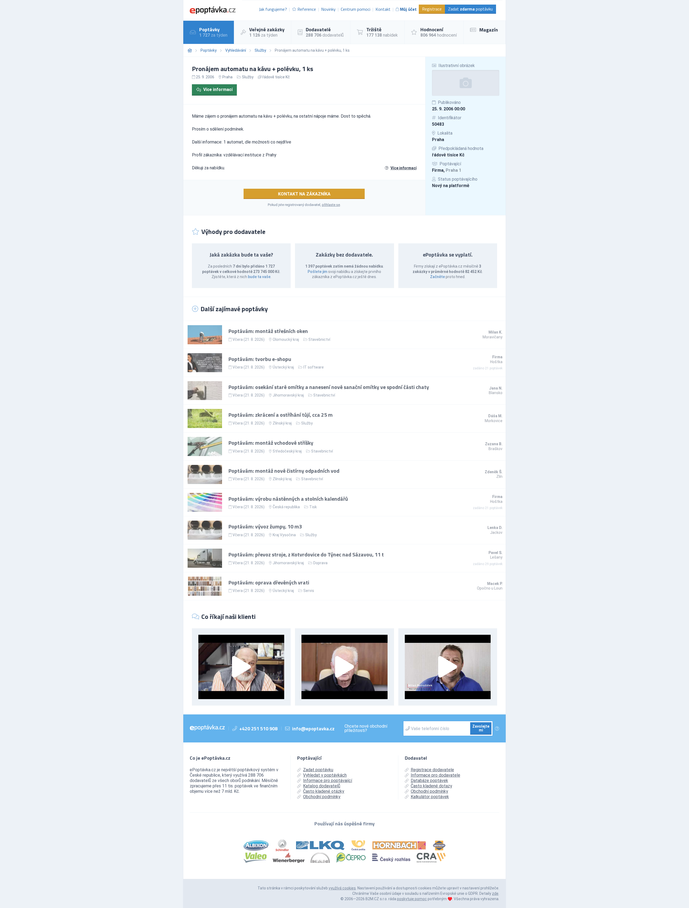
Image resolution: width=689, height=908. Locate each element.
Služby (260, 50)
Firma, (446, 170)
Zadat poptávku (470, 9)
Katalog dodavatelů (321, 785)
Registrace (432, 9)
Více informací (218, 89)
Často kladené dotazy (431, 785)
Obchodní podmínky (321, 796)
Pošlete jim (317, 271)
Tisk (313, 507)
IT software (313, 367)
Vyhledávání (235, 50)
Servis (308, 590)
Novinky (328, 9)
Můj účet (408, 9)
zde (495, 893)
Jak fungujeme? (273, 9)
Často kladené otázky (323, 791)
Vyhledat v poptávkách (325, 775)
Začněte (437, 277)
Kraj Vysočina (284, 535)
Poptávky (209, 50)
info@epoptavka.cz (313, 728)
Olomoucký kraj (286, 339)
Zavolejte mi (480, 728)
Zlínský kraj (282, 423)
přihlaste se (331, 205)
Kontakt (383, 9)
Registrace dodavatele (432, 769)
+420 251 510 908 (258, 728)
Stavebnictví (319, 339)
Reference (306, 9)
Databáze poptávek (429, 780)
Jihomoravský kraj (288, 395)
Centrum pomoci (355, 9)
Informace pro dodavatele (435, 775)
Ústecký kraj (283, 367)
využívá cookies (342, 888)
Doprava (320, 563)
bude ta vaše (259, 277)
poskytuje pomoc (412, 899)
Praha (438, 139)
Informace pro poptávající (327, 780)
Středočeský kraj (287, 451)
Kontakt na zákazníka (304, 194)
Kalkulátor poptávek (430, 796)
